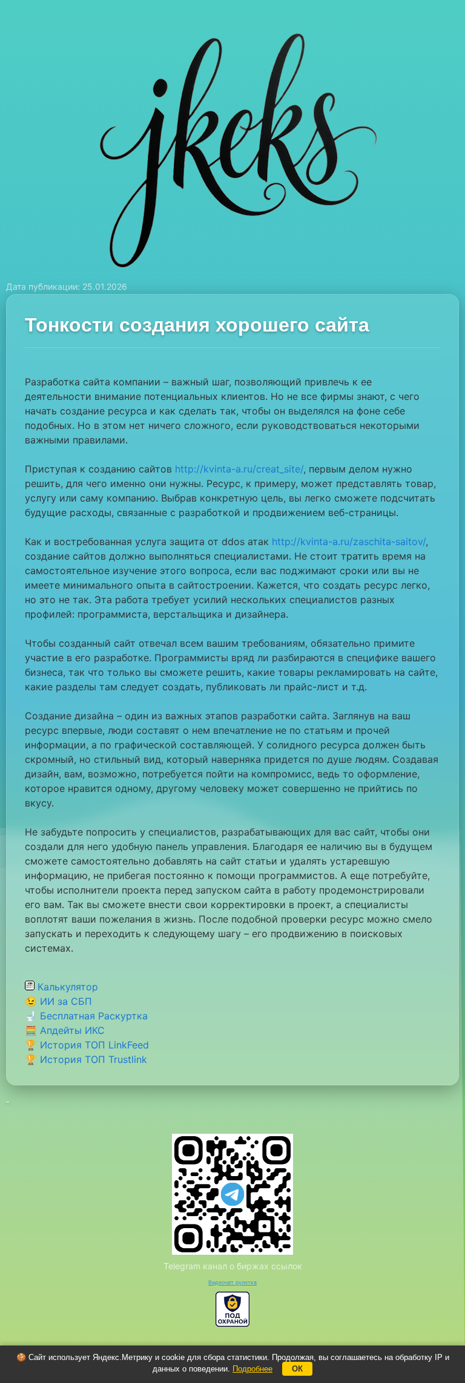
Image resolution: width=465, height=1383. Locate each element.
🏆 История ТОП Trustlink (86, 1059)
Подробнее (252, 1368)
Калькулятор (66, 987)
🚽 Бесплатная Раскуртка (86, 1016)
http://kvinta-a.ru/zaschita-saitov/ (349, 541)
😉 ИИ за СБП (58, 1001)
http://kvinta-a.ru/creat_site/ (239, 469)
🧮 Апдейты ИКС (65, 1030)
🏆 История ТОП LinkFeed (87, 1045)
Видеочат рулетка (232, 1282)
